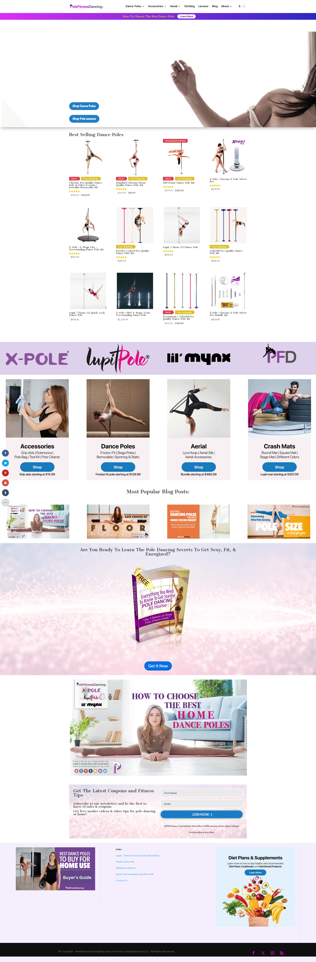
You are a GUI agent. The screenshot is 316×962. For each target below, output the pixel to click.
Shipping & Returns (126, 867)
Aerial (173, 6)
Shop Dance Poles (84, 106)
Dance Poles (133, 6)
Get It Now (158, 665)
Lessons (203, 6)
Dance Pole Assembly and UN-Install (134, 874)
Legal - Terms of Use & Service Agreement (137, 855)
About (225, 6)
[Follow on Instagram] (272, 953)
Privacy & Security (125, 861)
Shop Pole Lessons (84, 119)
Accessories (155, 6)
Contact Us (122, 880)
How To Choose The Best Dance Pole (148, 16)
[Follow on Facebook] (253, 953)
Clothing (189, 6)
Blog (215, 6)
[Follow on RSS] (281, 953)
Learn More (186, 16)
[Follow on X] (263, 953)
